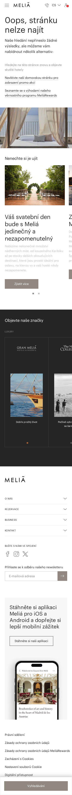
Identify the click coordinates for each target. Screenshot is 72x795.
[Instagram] (16, 554)
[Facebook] (7, 554)
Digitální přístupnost (19, 775)
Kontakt (10, 530)
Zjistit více (21, 284)
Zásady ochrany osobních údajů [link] (27, 743)
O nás (9, 498)
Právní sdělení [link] (15, 735)
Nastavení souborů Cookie (23, 767)
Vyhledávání (36, 786)
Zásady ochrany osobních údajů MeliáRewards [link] (37, 751)
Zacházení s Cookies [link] (19, 759)
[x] (25, 554)
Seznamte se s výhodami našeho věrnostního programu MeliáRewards (31, 93)
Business (11, 519)
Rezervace (12, 509)
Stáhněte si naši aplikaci (31, 641)
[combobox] (56, 5)
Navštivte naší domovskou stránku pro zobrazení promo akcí (31, 80)
